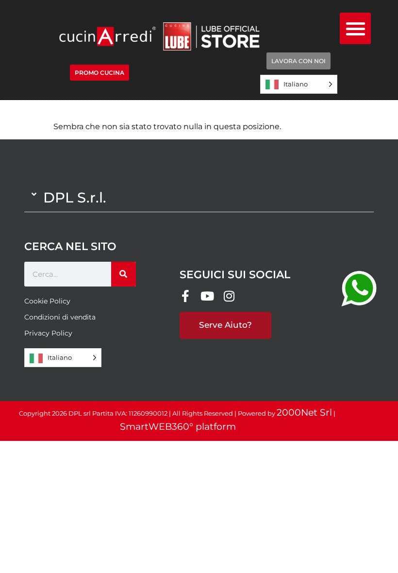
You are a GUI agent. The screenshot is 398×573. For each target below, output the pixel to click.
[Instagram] (229, 296)
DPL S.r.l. (74, 197)
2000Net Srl (304, 412)
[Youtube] (207, 296)
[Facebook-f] (186, 296)
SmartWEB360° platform (178, 426)
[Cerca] (123, 274)
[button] (355, 28)
